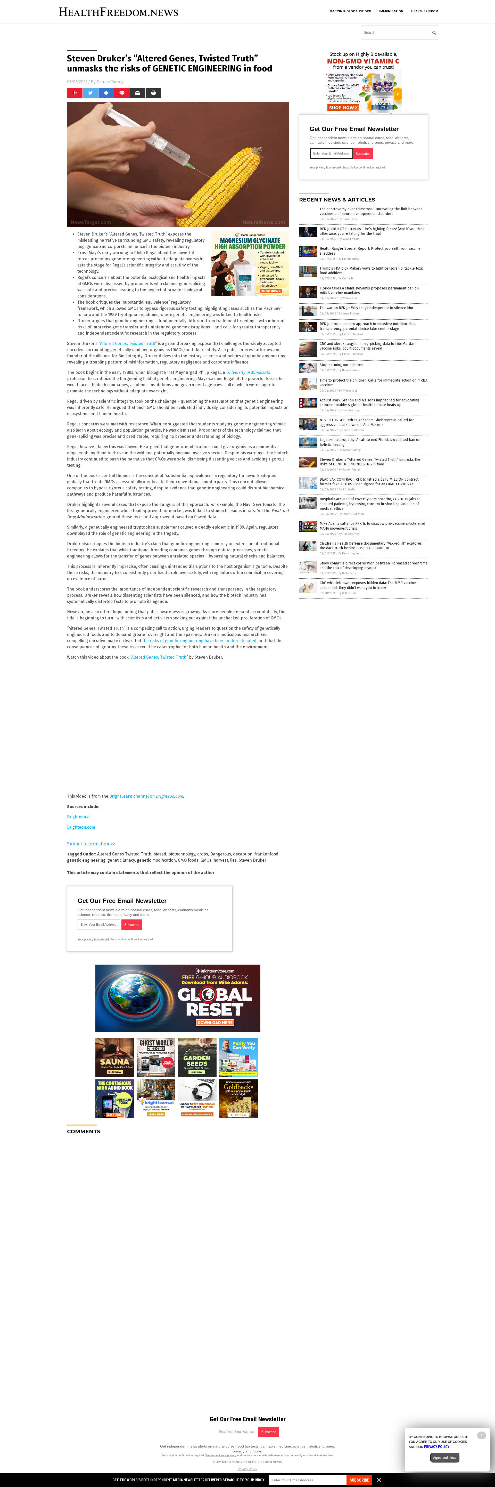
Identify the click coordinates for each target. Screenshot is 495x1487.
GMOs (206, 860)
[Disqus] (178, 1203)
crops (202, 854)
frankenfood (266, 854)
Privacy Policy (247, 1469)
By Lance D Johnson (351, 334)
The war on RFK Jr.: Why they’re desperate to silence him (366, 308)
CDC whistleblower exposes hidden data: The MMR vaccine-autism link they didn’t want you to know (368, 585)
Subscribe (359, 1480)
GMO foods (188, 860)
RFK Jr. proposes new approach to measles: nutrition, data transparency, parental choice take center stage (368, 326)
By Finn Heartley (349, 259)
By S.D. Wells (347, 489)
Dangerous (220, 854)
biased (159, 854)
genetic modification (156, 860)
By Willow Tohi (348, 298)
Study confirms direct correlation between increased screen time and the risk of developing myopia (373, 565)
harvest (220, 860)
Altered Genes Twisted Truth (124, 854)
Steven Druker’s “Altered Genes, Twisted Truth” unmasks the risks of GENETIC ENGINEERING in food (370, 461)
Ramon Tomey (110, 81)
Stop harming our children (341, 365)
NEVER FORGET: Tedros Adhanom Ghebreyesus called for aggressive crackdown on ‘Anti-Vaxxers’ (367, 422)
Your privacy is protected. (94, 939)
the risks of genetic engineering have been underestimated (199, 640)
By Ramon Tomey (349, 450)
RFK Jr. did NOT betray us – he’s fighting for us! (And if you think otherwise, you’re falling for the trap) (372, 231)
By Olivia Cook (348, 219)
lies (233, 860)
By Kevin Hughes (349, 553)
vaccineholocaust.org (350, 11)
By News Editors (349, 239)
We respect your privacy (220, 1455)
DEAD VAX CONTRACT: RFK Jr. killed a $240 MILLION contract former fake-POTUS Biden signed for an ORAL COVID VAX (369, 481)
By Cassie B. (346, 278)
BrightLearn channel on (146, 796)
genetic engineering (86, 860)
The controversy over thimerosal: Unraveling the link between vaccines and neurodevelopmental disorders (371, 211)
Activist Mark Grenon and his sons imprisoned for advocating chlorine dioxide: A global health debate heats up (369, 402)
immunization (391, 11)
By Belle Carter (348, 573)
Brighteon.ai (78, 816)
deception (242, 854)
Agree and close (445, 1458)
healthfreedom (424, 11)
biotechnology (181, 854)
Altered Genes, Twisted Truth (127, 343)
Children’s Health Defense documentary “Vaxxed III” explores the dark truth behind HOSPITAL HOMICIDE (371, 545)
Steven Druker (252, 860)
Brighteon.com (81, 827)
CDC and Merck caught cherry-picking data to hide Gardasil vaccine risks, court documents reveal (368, 346)
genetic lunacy (121, 860)
